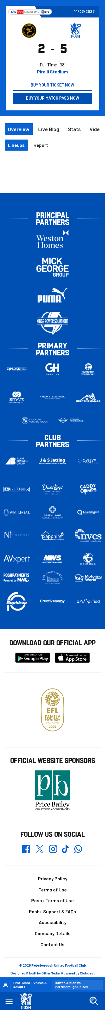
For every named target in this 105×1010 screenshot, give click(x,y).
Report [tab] (41, 145)
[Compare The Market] (88, 369)
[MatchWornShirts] (52, 559)
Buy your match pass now (52, 98)
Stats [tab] (74, 129)
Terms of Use (52, 889)
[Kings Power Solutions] (52, 323)
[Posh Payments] (17, 578)
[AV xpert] (17, 559)
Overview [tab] (18, 129)
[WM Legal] (17, 512)
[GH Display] (52, 369)
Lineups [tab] (16, 145)
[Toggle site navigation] (9, 1001)
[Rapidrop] (17, 601)
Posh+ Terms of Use (52, 900)
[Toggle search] (93, 1001)
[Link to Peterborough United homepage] (28, 1001)
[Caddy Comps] (88, 489)
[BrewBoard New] (88, 559)
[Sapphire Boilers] (52, 535)
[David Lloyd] (52, 489)
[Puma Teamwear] (52, 295)
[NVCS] (88, 535)
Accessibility (52, 922)
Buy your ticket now (52, 84)
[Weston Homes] (52, 239)
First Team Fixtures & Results (30, 985)
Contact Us (52, 944)
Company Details (53, 933)
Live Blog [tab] (48, 129)
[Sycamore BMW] (34, 420)
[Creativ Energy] (52, 601)
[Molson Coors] (88, 461)
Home (5, 985)
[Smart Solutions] (17, 397)
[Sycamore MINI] (70, 420)
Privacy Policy (52, 878)
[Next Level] (52, 397)
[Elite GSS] (17, 489)
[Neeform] (17, 535)
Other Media (50, 973)
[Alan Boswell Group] (17, 461)
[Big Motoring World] (88, 577)
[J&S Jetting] (52, 461)
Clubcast (87, 973)
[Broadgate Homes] (52, 578)
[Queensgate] (88, 512)
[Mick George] (52, 267)
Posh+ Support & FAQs (52, 911)
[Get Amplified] (88, 601)
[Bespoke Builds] (88, 397)
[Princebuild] (17, 369)
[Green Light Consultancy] (52, 512)
